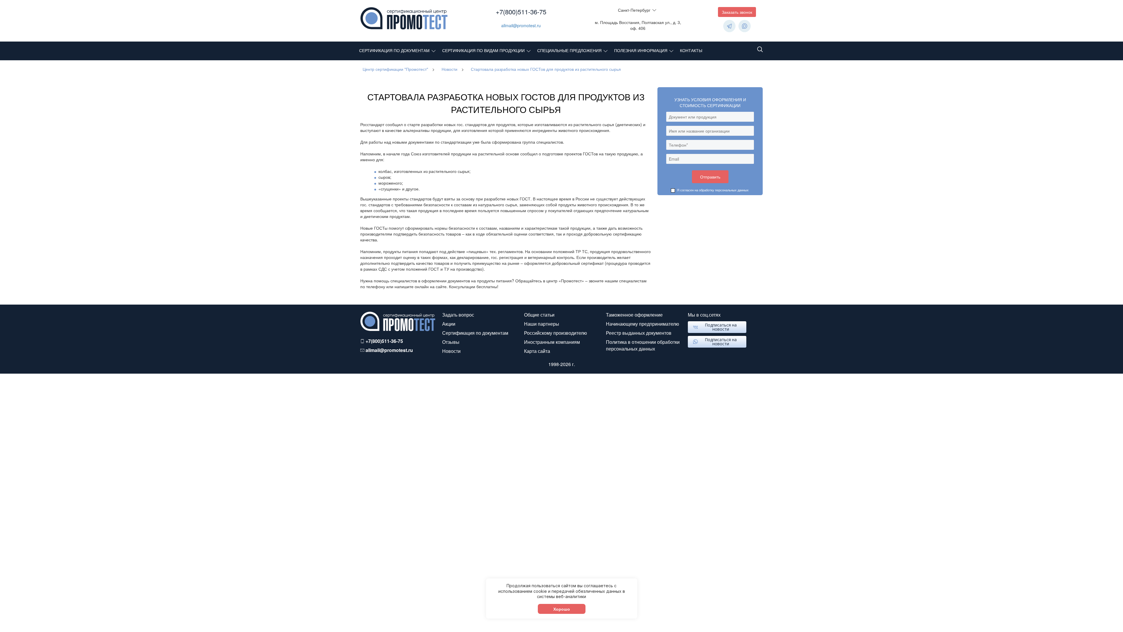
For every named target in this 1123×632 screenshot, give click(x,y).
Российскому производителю (555, 332)
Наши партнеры (541, 323)
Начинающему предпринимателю (642, 323)
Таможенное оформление (634, 314)
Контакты (691, 50)
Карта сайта (537, 351)
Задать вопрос (458, 314)
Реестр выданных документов (638, 332)
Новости (451, 351)
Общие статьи (539, 314)
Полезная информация (640, 50)
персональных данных (732, 190)
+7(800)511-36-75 (521, 11)
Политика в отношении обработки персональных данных (643, 345)
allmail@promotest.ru (521, 25)
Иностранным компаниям (552, 342)
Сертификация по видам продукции (483, 50)
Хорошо (561, 609)
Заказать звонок (737, 12)
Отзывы (450, 342)
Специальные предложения (569, 50)
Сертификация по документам (394, 50)
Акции (448, 323)
